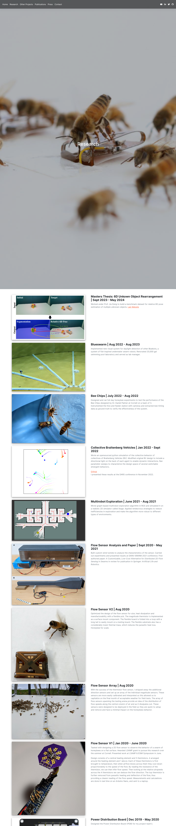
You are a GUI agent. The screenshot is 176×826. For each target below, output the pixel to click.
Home (5, 4)
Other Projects (26, 4)
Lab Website (133, 307)
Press (50, 4)
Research (14, 4)
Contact (58, 4)
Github (94, 471)
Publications (40, 4)
